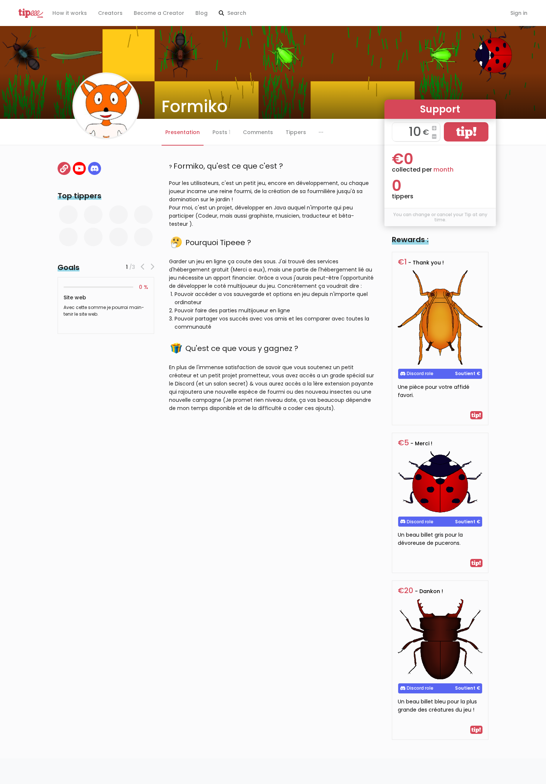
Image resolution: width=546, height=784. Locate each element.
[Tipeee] (31, 13)
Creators (110, 13)
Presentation (182, 132)
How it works (69, 13)
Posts (221, 132)
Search (236, 13)
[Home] (64, 168)
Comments (258, 132)
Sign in (518, 13)
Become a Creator (159, 13)
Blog (201, 13)
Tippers (296, 132)
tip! (466, 131)
